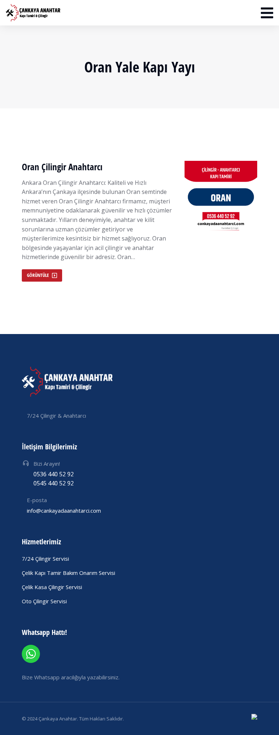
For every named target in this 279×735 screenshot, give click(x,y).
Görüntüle (38, 275)
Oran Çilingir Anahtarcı (62, 167)
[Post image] (221, 197)
